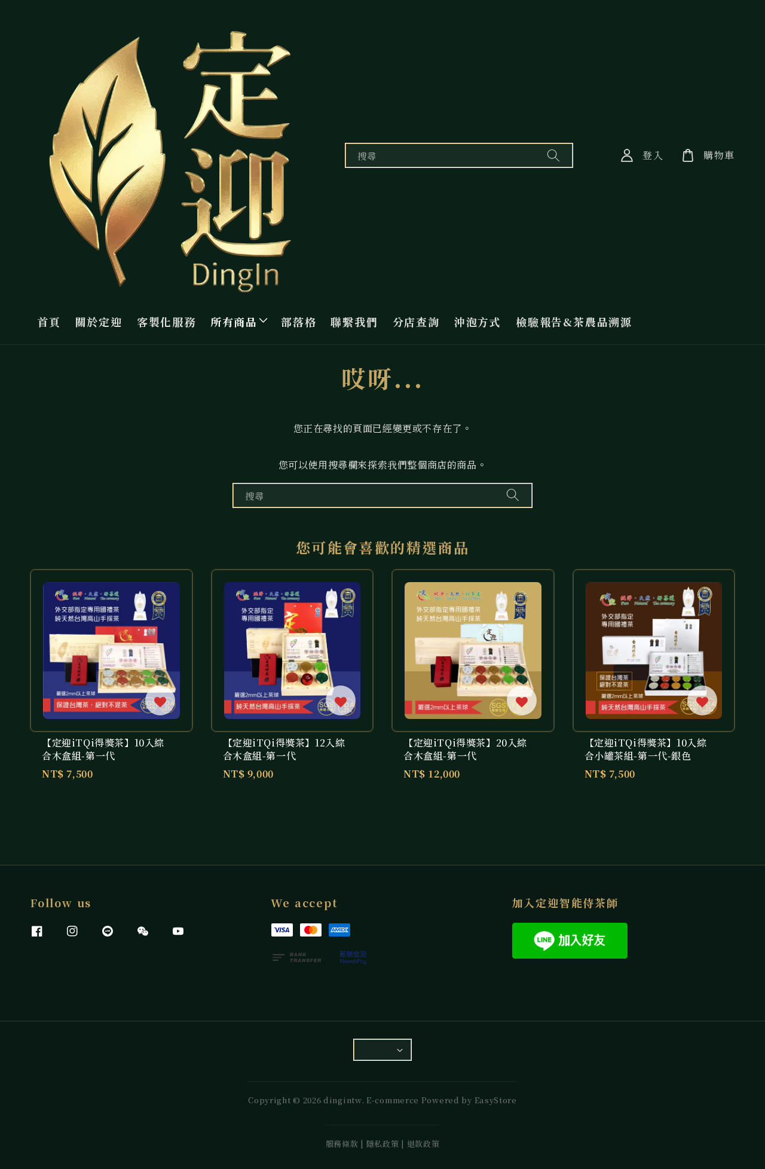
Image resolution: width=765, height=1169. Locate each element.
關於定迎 (99, 321)
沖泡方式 (477, 321)
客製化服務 (166, 321)
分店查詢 (416, 321)
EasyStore (496, 1100)
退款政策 (423, 1143)
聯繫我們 (354, 321)
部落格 (298, 321)
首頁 (49, 321)
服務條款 (342, 1143)
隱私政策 (382, 1143)
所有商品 (234, 321)
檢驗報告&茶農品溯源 (574, 321)
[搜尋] (553, 155)
